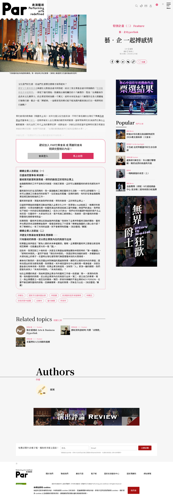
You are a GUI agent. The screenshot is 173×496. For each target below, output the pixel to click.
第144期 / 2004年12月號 (128, 54)
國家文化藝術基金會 (27, 88)
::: (163, 3)
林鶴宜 (89, 295)
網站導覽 (147, 473)
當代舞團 (51, 300)
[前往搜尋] (136, 6)
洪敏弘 (32, 120)
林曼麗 (54, 295)
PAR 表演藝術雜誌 (24, 473)
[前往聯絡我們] (146, 6)
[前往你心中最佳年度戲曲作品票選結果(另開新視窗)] (136, 97)
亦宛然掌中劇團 (24, 300)
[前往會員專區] (150, 6)
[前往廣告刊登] (141, 6)
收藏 (143, 61)
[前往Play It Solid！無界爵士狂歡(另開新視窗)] (136, 231)
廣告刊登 (79, 473)
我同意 (133, 490)
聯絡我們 (64, 473)
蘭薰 (131, 49)
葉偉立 (131, 51)
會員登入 (43, 156)
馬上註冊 (77, 156)
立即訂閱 (145, 448)
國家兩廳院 (131, 473)
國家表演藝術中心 (111, 473)
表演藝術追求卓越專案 (71, 295)
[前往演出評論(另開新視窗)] (86, 417)
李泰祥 (63, 300)
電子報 (94, 473)
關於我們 (49, 473)
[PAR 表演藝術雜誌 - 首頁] (23, 10)
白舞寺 (39, 300)
